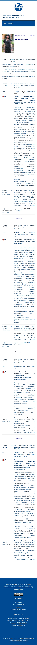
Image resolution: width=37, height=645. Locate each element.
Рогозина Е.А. (19, 91)
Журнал (18, 598)
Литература (18, 218)
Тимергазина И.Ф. (23, 234)
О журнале (18, 602)
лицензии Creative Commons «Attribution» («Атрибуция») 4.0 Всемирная (18, 587)
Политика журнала (18, 604)
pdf (5, 96)
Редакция (18, 607)
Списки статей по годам (18, 609)
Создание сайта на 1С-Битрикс (18, 640)
